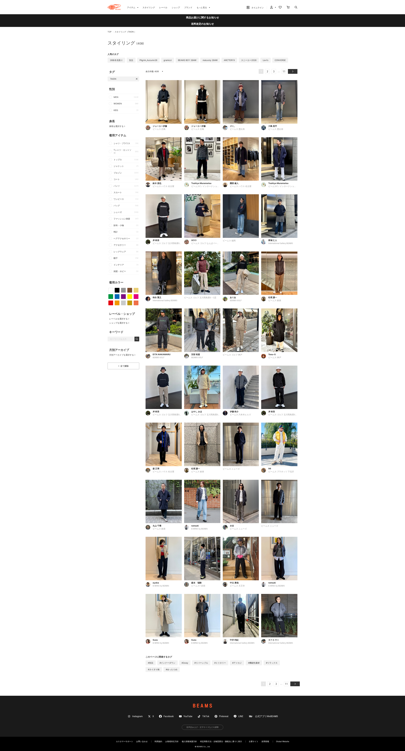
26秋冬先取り (116, 60)
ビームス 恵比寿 (237, 129)
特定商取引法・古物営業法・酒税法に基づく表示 (221, 741)
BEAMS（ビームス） (114, 7)
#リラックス (271, 663)
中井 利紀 (234, 640)
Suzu (155, 640)
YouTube (188, 716)
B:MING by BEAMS (199, 529)
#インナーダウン (167, 663)
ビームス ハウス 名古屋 (163, 186)
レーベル (163, 7)
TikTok (205, 716)
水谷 (232, 525)
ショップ (176, 7)
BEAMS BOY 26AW (187, 60)
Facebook (169, 716)
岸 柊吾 (156, 240)
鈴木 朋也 (157, 183)
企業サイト (253, 741)
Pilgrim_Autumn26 (148, 60)
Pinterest (223, 716)
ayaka (156, 582)
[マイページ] (273, 7)
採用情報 (265, 741)
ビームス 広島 (159, 129)
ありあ (233, 297)
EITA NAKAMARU (161, 354)
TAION (113, 79)
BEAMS (202, 706)
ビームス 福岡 (229, 241)
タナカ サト (273, 640)
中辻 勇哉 (234, 582)
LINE (240, 716)
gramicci (168, 60)
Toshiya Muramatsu (201, 183)
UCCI (193, 240)
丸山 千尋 (157, 525)
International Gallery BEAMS (280, 243)
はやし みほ (196, 411)
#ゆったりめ (171, 669)
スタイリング (149, 7)
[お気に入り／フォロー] (280, 7)
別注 (131, 60)
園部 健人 (234, 183)
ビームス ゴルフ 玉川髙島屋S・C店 (169, 243)
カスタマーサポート (124, 741)
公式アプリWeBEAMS (266, 716)
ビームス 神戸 (274, 358)
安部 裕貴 (195, 354)
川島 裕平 (272, 126)
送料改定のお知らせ (202, 23)
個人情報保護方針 (189, 741)
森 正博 (156, 468)
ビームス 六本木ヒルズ (240, 415)
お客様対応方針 (172, 741)
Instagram (137, 716)
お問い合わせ (142, 741)
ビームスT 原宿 (198, 586)
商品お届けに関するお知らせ (202, 17)
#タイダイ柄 (153, 669)
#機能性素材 (254, 663)
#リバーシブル (201, 663)
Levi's (265, 60)
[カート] (288, 7)
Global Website (282, 741)
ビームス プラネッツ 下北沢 (281, 472)
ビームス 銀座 (274, 301)
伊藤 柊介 (234, 411)
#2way (185, 663)
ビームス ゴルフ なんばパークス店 (207, 243)
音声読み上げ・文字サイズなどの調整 (202, 727)
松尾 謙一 (272, 297)
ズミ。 (233, 126)
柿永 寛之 (157, 297)
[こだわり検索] (296, 7)
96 (269, 468)
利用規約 (158, 741)
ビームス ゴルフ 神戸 (232, 355)
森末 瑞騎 (196, 582)
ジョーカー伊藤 (160, 126)
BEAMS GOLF (236, 301)
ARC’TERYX (229, 60)
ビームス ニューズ (231, 469)
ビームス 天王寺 (237, 586)
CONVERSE (280, 60)
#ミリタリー (220, 663)
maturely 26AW (210, 60)
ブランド (188, 7)
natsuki (195, 525)
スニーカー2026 (248, 60)
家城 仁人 (272, 240)
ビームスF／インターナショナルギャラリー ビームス (215, 186)
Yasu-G (272, 354)
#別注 (150, 663)
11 (284, 71)
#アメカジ (237, 663)
